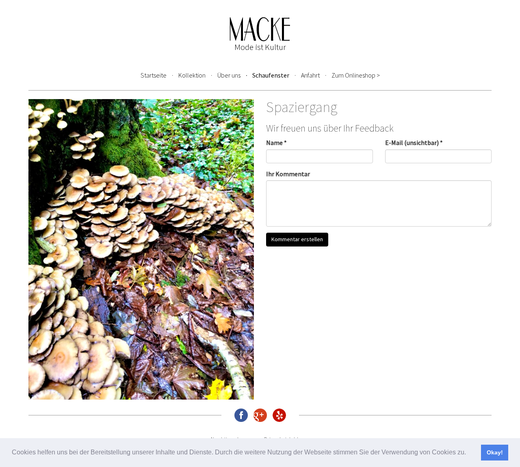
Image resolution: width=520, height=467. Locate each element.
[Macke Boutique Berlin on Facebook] (241, 415)
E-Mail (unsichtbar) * (414, 142)
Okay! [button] (495, 452)
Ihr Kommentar (288, 174)
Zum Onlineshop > (356, 75)
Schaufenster (270, 75)
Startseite (154, 75)
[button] (469, 453)
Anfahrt (310, 75)
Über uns (228, 75)
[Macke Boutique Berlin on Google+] (260, 415)
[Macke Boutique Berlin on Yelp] (279, 415)
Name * (276, 142)
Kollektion (192, 75)
